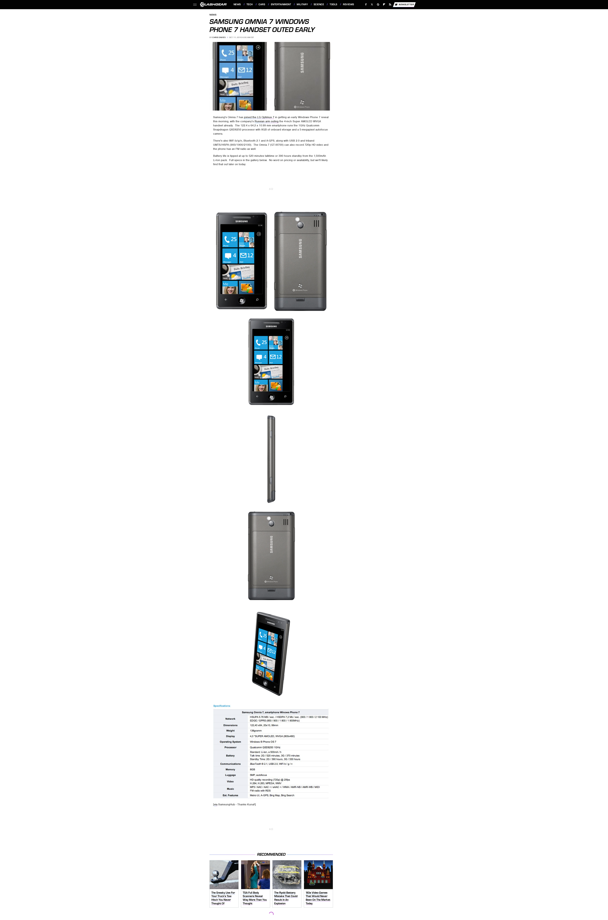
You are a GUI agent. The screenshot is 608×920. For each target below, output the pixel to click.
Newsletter (406, 4)
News (237, 4)
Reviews (348, 4)
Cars (262, 4)
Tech (250, 4)
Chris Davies (218, 37)
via (215, 804)
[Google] (378, 4)
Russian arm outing (267, 121)
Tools (333, 4)
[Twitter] (372, 4)
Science (319, 4)
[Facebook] (366, 4)
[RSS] (390, 4)
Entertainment (281, 4)
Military (302, 4)
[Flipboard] (384, 4)
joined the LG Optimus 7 (259, 117)
